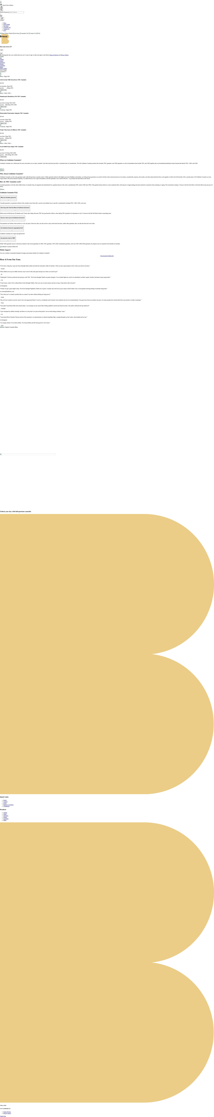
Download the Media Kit (107, 256)
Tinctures (5, 815)
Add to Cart (3, 90)
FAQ (4, 30)
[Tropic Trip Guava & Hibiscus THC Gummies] (0, 125)
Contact (5, 801)
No (1, 53)
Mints (4, 820)
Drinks (5, 817)
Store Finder (6, 24)
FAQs (5, 803)
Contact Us (6, 29)
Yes (2, 50)
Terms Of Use (7, 1112)
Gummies (5, 818)
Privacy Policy (64, 55)
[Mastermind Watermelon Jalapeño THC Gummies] (0, 108)
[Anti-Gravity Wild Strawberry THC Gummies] (0, 75)
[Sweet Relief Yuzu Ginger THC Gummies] (0, 142)
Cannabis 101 (7, 27)
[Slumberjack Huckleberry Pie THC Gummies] (0, 91)
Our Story (6, 26)
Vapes (5, 814)
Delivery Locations (8, 804)
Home (5, 800)
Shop (4, 23)
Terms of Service (54, 55)
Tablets (5, 812)
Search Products (4, 12)
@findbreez (6, 806)
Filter (1, 68)
